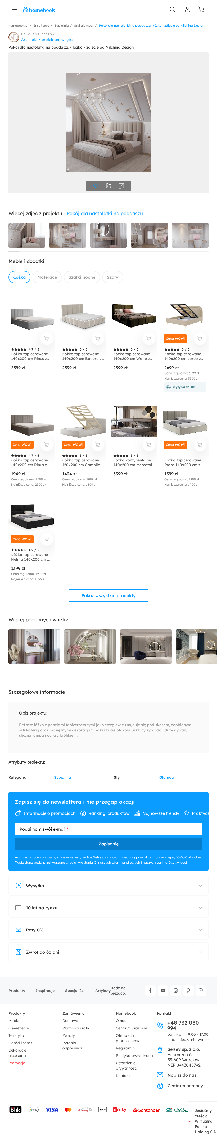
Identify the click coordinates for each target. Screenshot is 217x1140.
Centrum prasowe (131, 1028)
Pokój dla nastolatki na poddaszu (105, 213)
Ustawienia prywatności (127, 1066)
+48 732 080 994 (183, 1025)
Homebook (126, 1013)
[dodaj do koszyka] (46, 338)
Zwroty (68, 1035)
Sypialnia (62, 777)
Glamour (167, 777)
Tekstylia (16, 1035)
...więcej (181, 862)
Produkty (16, 990)
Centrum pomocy (185, 1085)
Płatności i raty (75, 1028)
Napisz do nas (182, 1075)
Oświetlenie (18, 1028)
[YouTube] (163, 990)
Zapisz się (108, 843)
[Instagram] (175, 990)
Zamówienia (73, 1013)
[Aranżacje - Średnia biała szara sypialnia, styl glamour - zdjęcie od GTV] (34, 646)
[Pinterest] (188, 990)
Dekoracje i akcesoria (18, 1053)
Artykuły (103, 990)
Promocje (16, 1063)
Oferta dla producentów (127, 1038)
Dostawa (70, 1020)
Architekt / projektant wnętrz (47, 39)
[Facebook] (150, 990)
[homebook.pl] (39, 9)
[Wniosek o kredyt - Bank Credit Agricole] (177, 1110)
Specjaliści (75, 990)
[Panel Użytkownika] (187, 9)
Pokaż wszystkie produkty (109, 595)
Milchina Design (38, 34)
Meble (13, 1020)
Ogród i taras (20, 1042)
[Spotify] (201, 990)
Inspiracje (45, 990)
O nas (121, 1020)
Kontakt (123, 1075)
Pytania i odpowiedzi (72, 1045)
